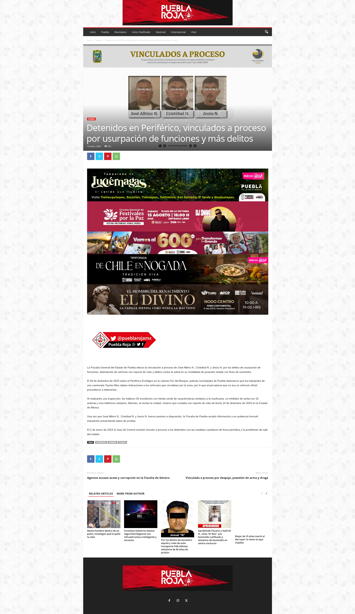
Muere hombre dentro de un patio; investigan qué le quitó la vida (103, 534)
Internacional (178, 32)
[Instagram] (178, 601)
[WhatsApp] (116, 156)
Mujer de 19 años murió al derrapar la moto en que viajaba (250, 539)
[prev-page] (262, 493)
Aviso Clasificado (141, 32)
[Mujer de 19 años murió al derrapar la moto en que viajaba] (251, 517)
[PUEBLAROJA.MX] (177, 12)
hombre (112, 442)
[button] (266, 32)
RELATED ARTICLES (101, 493)
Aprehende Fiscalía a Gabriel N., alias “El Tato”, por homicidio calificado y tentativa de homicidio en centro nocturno (214, 537)
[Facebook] (90, 156)
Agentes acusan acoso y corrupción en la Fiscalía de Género (128, 478)
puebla (122, 442)
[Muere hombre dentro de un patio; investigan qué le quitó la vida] (103, 514)
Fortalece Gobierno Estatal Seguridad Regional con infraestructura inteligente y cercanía (140, 535)
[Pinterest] (107, 156)
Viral (193, 32)
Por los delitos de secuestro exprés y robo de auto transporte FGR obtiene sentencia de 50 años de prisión (176, 546)
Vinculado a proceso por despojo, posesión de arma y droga (227, 478)
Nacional (160, 32)
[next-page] (266, 493)
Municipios (120, 32)
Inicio (93, 32)
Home (89, 40)
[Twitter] (99, 156)
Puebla (105, 32)
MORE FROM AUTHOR (130, 493)
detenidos (101, 442)
